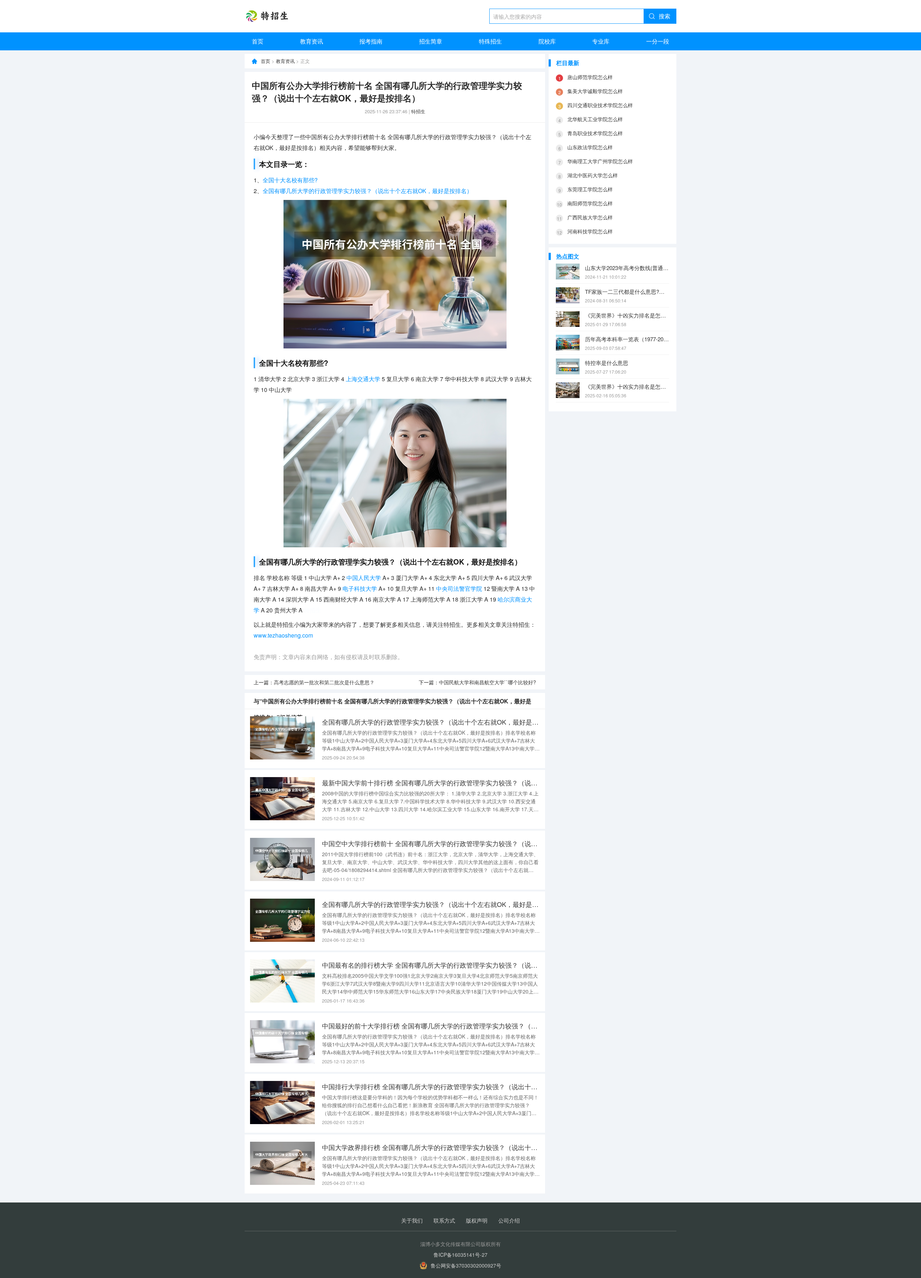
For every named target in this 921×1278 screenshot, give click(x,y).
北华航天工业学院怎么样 (595, 119)
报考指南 (370, 41)
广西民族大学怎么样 (590, 217)
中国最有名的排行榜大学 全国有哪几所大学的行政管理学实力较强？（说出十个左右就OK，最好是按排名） (431, 964)
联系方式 (444, 1220)
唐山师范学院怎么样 (590, 77)
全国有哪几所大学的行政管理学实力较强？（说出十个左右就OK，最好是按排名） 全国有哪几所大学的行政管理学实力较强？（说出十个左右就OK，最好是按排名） (431, 721)
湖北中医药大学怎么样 (592, 175)
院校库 (547, 41)
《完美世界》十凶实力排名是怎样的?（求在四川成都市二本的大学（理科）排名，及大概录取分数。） (627, 386)
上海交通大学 (363, 379)
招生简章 (430, 41)
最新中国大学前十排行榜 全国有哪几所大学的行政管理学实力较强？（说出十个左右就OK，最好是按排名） (431, 782)
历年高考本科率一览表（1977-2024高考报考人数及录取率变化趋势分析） (627, 339)
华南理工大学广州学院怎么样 (600, 161)
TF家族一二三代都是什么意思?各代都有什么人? (627, 291)
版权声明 (476, 1220)
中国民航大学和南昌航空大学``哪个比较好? (487, 682)
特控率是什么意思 (606, 362)
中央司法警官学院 (459, 588)
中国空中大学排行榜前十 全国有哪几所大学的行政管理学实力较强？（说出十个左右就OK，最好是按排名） (431, 843)
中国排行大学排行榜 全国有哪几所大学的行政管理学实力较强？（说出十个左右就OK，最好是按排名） (431, 1086)
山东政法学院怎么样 (590, 147)
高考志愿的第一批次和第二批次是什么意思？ (324, 682)
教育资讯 (311, 41)
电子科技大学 (359, 588)
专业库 (600, 41)
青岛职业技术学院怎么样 (595, 133)
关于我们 (412, 1220)
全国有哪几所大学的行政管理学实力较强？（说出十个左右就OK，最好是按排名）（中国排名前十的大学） (431, 904)
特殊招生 (490, 41)
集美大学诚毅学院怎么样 (595, 91)
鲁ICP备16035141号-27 (460, 1254)
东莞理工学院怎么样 (590, 189)
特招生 (418, 111)
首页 (257, 41)
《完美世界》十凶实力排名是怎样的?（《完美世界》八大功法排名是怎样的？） (627, 315)
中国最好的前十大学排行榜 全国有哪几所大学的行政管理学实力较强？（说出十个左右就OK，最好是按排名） (431, 1025)
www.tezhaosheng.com (283, 635)
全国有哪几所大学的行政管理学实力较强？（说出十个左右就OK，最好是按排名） (367, 191)
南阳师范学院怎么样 (590, 203)
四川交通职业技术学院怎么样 (600, 105)
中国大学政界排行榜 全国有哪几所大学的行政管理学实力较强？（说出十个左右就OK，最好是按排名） (431, 1147)
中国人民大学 (363, 578)
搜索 (664, 16)
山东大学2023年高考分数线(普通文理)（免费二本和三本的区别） (627, 267)
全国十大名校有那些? (290, 180)
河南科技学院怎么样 (590, 231)
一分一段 (657, 41)
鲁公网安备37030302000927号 (466, 1265)
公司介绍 (509, 1220)
